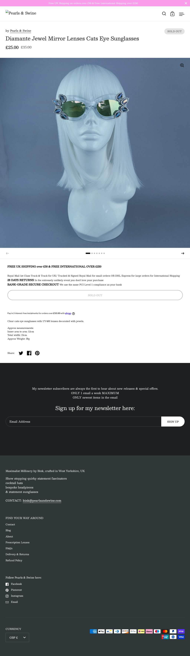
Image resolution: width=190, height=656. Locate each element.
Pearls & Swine (20, 30)
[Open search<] (164, 14)
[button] (182, 253)
